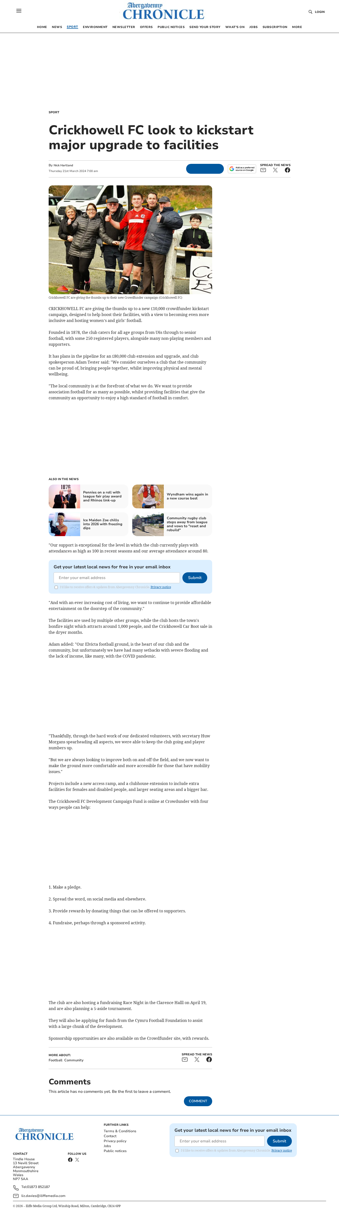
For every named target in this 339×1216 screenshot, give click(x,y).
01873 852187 (38, 1187)
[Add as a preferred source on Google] (242, 168)
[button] (19, 11)
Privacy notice (161, 587)
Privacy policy (115, 1141)
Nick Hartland (63, 165)
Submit (195, 577)
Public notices (115, 1151)
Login (320, 12)
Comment (198, 1101)
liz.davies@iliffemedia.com (43, 1195)
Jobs (107, 1146)
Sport (54, 112)
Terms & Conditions (120, 1131)
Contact (110, 1136)
